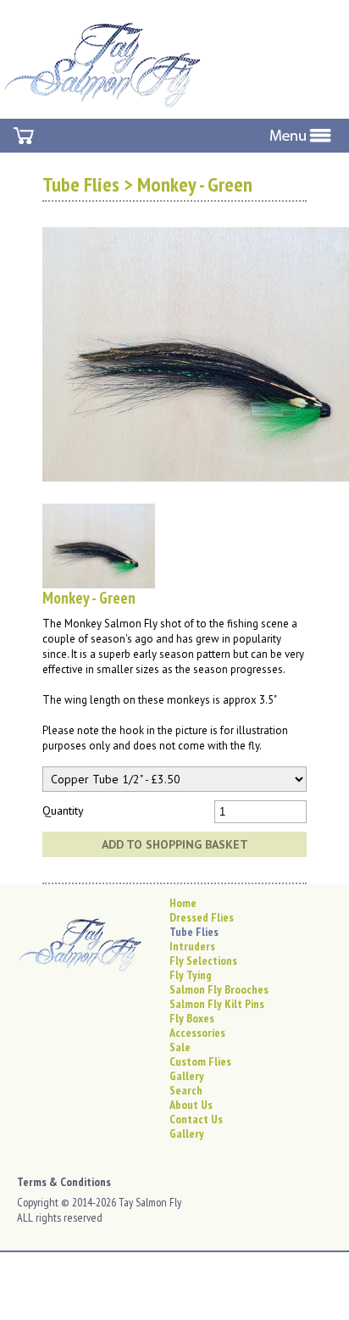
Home (183, 903)
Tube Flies (80, 184)
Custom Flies (200, 1061)
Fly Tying (190, 975)
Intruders (192, 946)
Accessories (197, 1032)
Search (185, 1090)
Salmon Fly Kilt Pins (216, 1003)
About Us (191, 1104)
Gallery (186, 1075)
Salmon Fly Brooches (219, 989)
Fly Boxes (191, 1018)
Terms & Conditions (64, 1181)
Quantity (63, 810)
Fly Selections (203, 960)
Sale (180, 1047)
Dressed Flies (201, 917)
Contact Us (196, 1119)
